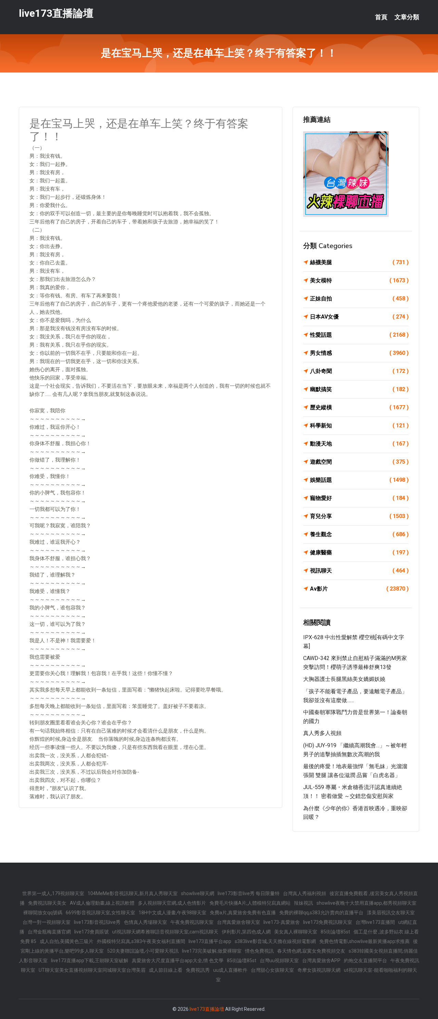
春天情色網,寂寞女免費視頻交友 (311, 951)
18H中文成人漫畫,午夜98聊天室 (172, 912)
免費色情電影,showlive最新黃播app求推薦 (364, 941)
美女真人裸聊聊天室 (295, 931)
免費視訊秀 (198, 970)
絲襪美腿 (359, 262)
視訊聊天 (359, 570)
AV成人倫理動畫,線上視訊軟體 (102, 903)
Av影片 (359, 588)
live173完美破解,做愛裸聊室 (212, 951)
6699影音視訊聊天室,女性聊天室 (100, 912)
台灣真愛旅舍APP (321, 960)
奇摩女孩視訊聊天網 (318, 970)
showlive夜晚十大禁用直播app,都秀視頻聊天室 (366, 903)
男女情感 (359, 353)
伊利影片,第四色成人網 (246, 931)
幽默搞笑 (359, 389)
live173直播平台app (210, 941)
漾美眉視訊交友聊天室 (391, 912)
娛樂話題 (359, 480)
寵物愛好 (359, 498)
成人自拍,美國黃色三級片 (66, 941)
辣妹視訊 (303, 903)
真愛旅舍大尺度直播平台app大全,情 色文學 (177, 960)
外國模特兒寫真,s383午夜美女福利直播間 (141, 941)
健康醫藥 (359, 552)
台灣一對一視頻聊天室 (46, 922)
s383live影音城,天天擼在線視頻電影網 (275, 941)
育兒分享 (359, 516)
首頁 (381, 17)
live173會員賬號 (91, 931)
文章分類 (407, 17)
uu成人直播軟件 (230, 970)
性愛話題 (359, 335)
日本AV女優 (359, 316)
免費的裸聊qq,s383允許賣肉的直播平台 (321, 912)
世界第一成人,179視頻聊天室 (53, 893)
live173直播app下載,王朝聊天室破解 (89, 960)
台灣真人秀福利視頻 (304, 893)
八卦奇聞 (359, 371)
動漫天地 (359, 443)
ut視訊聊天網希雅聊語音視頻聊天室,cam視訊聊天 (165, 931)
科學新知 (359, 425)
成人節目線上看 (165, 970)
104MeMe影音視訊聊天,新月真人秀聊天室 (133, 893)
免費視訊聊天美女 (47, 903)
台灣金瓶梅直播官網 (49, 931)
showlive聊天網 (197, 893)
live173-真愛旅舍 (281, 922)
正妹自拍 (359, 298)
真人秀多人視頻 (322, 733)
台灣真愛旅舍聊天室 (238, 922)
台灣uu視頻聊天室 (279, 960)
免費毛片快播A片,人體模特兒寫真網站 (250, 903)
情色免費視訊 (259, 951)
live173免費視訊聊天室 (327, 922)
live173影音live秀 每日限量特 (249, 893)
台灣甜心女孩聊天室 (272, 970)
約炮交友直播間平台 (365, 960)
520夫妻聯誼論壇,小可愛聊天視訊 (143, 951)
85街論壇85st (335, 931)
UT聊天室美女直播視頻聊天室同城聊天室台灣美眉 (92, 970)
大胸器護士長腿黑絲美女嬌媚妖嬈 (344, 679)
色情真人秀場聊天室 (145, 922)
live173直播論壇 (56, 13)
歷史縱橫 (359, 407)
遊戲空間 (359, 462)
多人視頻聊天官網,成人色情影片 (172, 903)
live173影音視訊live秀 (97, 922)
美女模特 (359, 280)
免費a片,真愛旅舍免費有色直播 (243, 912)
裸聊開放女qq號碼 (42, 912)
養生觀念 (359, 534)
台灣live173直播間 (375, 922)
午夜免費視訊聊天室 (192, 922)
